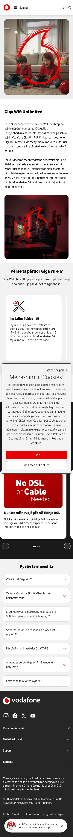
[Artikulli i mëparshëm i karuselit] (5, 546)
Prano (36, 455)
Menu (24, 7)
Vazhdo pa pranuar (57, 370)
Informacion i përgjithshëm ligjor (45, 814)
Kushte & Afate (11, 814)
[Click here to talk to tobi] (11, 826)
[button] (36, 579)
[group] (34, 328)
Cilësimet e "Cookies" (37, 465)
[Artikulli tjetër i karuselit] (67, 546)
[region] (36, 579)
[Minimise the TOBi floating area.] (62, 826)
